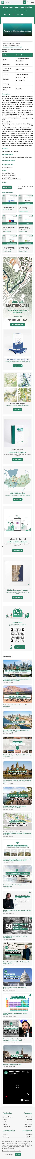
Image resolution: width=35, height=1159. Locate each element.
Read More (11, 1148)
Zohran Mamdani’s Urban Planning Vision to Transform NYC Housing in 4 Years (15, 1039)
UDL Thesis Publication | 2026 (18, 360)
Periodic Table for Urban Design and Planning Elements (15, 1013)
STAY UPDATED (17, 622)
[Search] (24, 2)
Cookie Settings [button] (8, 1154)
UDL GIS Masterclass (17, 493)
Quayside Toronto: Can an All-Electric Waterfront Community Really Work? (16, 731)
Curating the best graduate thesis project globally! (17, 495)
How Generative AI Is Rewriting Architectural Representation (15, 885)
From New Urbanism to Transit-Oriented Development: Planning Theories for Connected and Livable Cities (17, 833)
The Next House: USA (8, 207)
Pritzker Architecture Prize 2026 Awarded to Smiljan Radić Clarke (17, 911)
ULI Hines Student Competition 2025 (24, 248)
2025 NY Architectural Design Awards (9, 228)
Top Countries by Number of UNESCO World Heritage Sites (17, 781)
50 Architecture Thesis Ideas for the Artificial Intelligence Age (15, 936)
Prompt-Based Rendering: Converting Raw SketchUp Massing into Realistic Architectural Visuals (17, 859)
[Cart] (28, 2)
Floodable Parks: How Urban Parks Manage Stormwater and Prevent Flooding (14, 806)
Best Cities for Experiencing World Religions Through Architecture (17, 755)
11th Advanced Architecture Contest (24, 208)
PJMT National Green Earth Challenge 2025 (9, 248)
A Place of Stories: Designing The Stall (24, 228)
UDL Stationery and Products (17, 590)
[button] (32, 2)
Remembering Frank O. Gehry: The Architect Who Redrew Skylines (16, 962)
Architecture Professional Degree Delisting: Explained (14, 988)
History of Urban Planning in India (12, 1064)
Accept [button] (18, 1154)
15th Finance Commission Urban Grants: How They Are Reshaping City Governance (17, 679)
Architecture (7, 11)
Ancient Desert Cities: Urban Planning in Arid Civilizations (15, 705)
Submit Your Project (17, 403)
